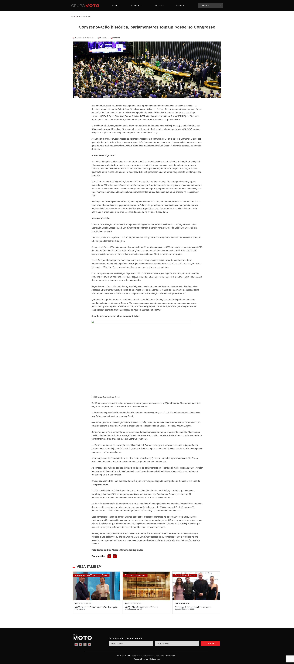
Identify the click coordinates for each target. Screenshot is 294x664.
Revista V (159, 5)
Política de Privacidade (165, 656)
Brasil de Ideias (181, 575)
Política (103, 38)
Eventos (115, 5)
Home (73, 16)
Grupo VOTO (137, 5)
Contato (180, 5)
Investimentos (80, 575)
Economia (129, 575)
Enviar (209, 643)
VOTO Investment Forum (97, 575)
